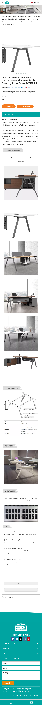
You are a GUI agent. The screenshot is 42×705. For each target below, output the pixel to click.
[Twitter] (20, 639)
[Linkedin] (16, 639)
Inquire (10, 106)
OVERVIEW (9, 114)
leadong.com (34, 695)
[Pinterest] (28, 639)
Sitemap (15, 695)
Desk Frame (7, 598)
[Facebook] (12, 639)
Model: (4, 96)
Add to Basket (25, 106)
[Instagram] (24, 639)
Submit (7, 683)
